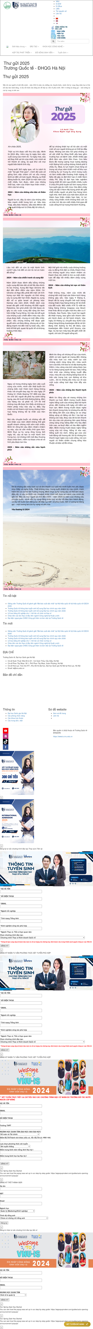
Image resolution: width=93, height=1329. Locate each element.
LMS (57, 8)
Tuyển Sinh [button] (62, 52)
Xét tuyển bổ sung (75, 1324)
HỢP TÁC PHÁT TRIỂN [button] (21, 52)
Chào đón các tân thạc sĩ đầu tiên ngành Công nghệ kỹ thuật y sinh (33, 615)
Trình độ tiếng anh (7, 1215)
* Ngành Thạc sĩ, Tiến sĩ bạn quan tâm (15, 932)
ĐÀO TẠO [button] (34, 46)
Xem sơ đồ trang (59, 713)
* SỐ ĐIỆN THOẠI (7, 896)
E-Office (59, 6)
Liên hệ (59, 13)
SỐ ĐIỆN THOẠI (6, 1118)
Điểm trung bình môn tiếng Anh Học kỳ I (16, 1149)
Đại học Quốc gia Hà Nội (17, 713)
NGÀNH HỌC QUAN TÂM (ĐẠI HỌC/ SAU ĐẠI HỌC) (20, 1131)
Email (2, 1201)
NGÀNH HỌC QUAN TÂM (10, 1292)
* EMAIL (3, 903)
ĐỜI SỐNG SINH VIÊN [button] (44, 52)
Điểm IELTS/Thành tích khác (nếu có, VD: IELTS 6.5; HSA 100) (25, 1137)
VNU (57, 1)
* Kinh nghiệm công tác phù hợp (13, 925)
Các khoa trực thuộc (15, 718)
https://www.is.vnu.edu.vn (63, 736)
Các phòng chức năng (16, 715)
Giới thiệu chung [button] (18, 46)
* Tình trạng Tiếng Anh (9, 918)
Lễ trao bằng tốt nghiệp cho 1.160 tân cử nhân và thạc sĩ (29, 613)
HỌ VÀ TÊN (4, 1103)
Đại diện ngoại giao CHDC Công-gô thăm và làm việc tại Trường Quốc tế (35, 618)
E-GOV (58, 4)
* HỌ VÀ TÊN (5, 888)
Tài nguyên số (61, 11)
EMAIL (2, 1110)
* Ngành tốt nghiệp (8, 911)
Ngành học (4, 1208)
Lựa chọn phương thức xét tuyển (14, 1144)
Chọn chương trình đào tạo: (11, 935)
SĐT (1, 1193)
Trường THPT (5, 1125)
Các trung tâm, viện (15, 720)
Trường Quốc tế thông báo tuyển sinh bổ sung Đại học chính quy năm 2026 (37, 608)
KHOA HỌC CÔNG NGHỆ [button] (53, 46)
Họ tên (2, 1186)
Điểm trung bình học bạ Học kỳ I (13, 1156)
